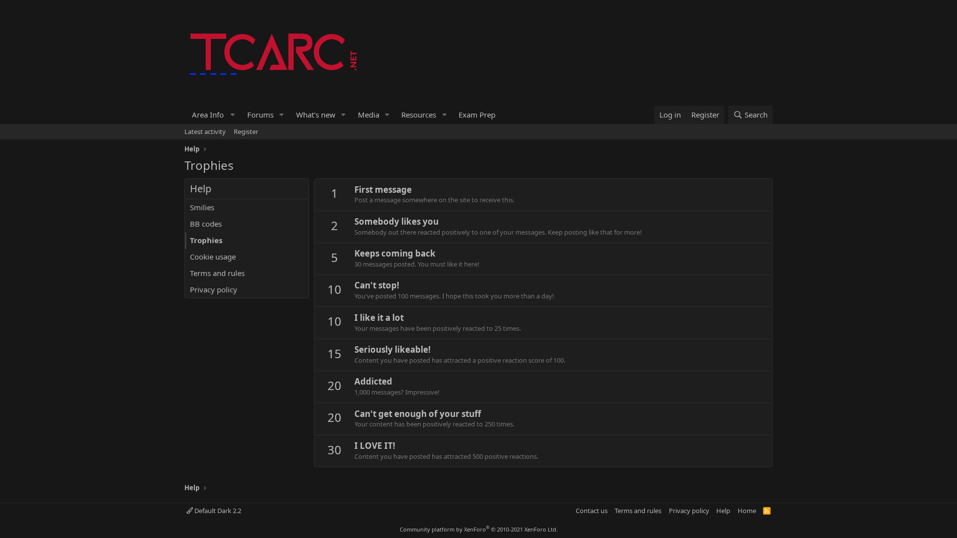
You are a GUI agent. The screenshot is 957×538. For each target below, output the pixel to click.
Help (723, 510)
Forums (260, 115)
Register (246, 131)
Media (368, 115)
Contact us (592, 510)
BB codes (206, 224)
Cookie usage (213, 257)
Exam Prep (477, 115)
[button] (212, 115)
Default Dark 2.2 (217, 510)
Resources (418, 115)
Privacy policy (213, 289)
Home (747, 510)
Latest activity (205, 131)
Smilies (202, 207)
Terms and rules (217, 273)
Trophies (206, 240)
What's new (315, 115)
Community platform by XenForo (479, 529)
